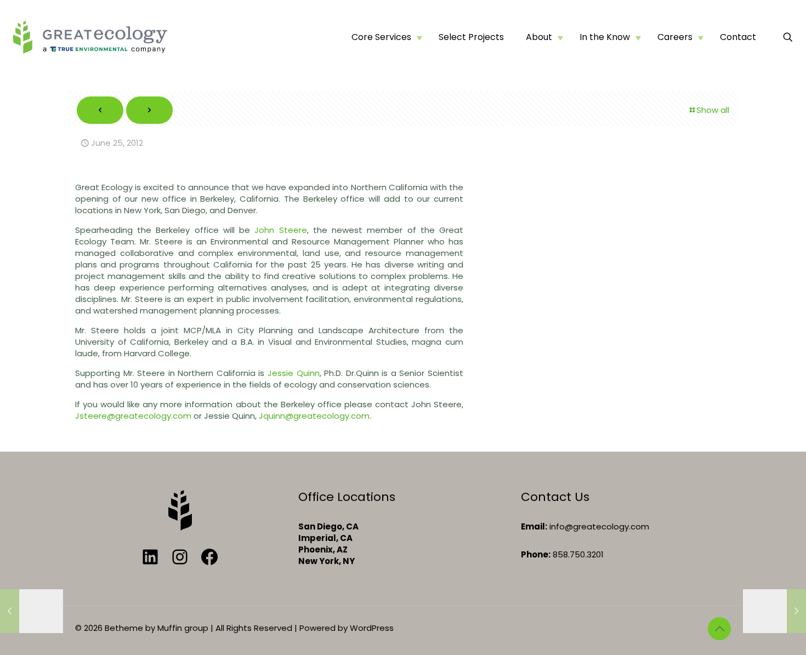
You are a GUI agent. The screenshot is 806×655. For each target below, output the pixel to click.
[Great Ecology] (90, 37)
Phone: (535, 554)
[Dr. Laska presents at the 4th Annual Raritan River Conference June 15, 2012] (31, 611)
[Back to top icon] (719, 628)
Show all (712, 110)
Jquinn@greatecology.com (314, 416)
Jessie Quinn (294, 373)
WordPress (372, 628)
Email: (534, 526)
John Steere (280, 230)
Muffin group (182, 628)
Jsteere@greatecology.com (133, 416)
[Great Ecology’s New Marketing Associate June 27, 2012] (774, 611)
